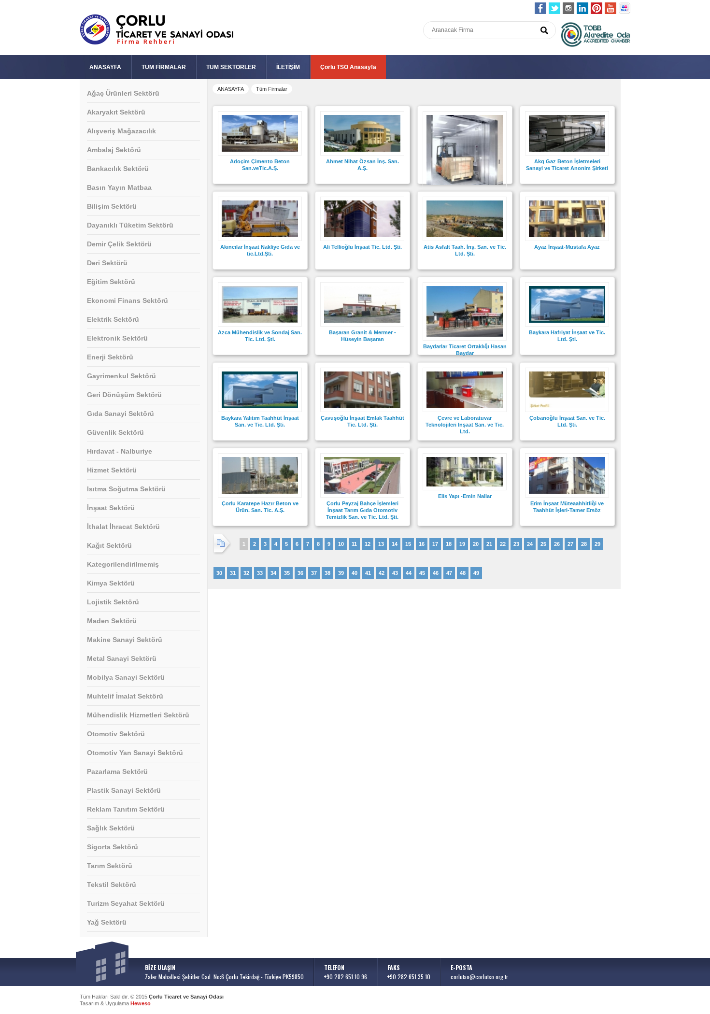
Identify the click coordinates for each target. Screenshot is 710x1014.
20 (476, 544)
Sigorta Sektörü (112, 847)
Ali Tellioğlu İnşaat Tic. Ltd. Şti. (362, 247)
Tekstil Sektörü (111, 884)
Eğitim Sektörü (111, 282)
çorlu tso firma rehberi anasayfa (157, 29)
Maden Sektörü (112, 621)
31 (233, 573)
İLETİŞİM (288, 67)
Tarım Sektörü (109, 866)
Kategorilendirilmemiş (123, 564)
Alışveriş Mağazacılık (121, 131)
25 (543, 544)
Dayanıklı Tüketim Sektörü (130, 225)
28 (584, 544)
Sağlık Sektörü (111, 828)
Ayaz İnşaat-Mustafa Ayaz (567, 247)
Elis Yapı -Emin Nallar (465, 496)
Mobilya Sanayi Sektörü (126, 677)
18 (449, 544)
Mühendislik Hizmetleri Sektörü (138, 715)
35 (287, 573)
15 (408, 544)
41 (368, 573)
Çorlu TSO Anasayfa (348, 67)
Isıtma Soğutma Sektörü (126, 489)
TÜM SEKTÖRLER (231, 67)
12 (367, 544)
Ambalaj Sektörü (114, 150)
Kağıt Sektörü (109, 545)
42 (381, 573)
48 (463, 573)
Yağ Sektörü (107, 922)
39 (341, 573)
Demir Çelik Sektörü (119, 244)
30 (219, 573)
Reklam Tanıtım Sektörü (126, 809)
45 (422, 573)
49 (476, 573)
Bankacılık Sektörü (118, 168)
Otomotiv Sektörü (116, 734)
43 (395, 573)
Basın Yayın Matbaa (119, 187)
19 (462, 544)
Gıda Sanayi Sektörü (120, 413)
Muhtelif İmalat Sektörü (125, 696)
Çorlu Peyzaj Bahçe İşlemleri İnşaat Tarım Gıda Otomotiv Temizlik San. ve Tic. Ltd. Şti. (362, 510)
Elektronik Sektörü (117, 338)
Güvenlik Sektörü (115, 432)
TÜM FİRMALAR (164, 67)
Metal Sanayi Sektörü (121, 658)
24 (530, 544)
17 (435, 544)
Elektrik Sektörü (113, 319)
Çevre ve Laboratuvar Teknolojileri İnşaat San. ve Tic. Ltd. (465, 424)
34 (273, 573)
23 (516, 544)
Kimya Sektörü (111, 583)
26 (557, 544)
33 (260, 573)
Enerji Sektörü (110, 357)
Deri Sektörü (107, 263)
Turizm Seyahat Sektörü (126, 903)
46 (436, 573)
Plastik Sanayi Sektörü (124, 790)
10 (341, 544)
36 (300, 573)
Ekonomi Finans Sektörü (127, 300)
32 (246, 573)
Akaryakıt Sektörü (116, 112)
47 (449, 573)
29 (597, 544)
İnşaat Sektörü (111, 508)
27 (570, 544)
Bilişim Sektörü (112, 206)
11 (354, 544)
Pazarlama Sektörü (117, 771)
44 (409, 573)
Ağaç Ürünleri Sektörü (123, 93)
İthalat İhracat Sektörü (123, 526)
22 (503, 544)
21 (489, 544)
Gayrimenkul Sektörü (121, 376)
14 (395, 544)
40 (354, 573)
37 (314, 573)
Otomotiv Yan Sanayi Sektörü (135, 753)
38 (327, 573)
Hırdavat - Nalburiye (119, 451)
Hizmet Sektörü (112, 470)
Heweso (140, 1003)
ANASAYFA (105, 67)
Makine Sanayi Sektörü (124, 639)
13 (381, 544)
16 (422, 544)
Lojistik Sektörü (113, 602)
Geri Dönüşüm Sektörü (124, 395)
